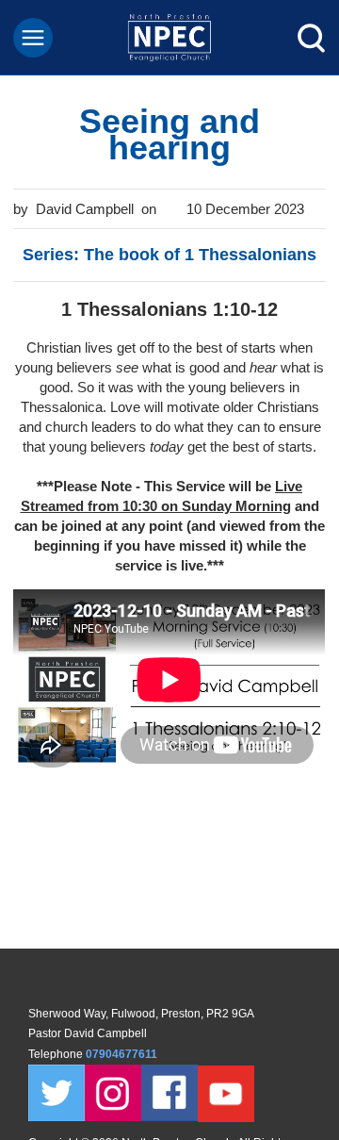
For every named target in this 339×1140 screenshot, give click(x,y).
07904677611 (123, 1054)
